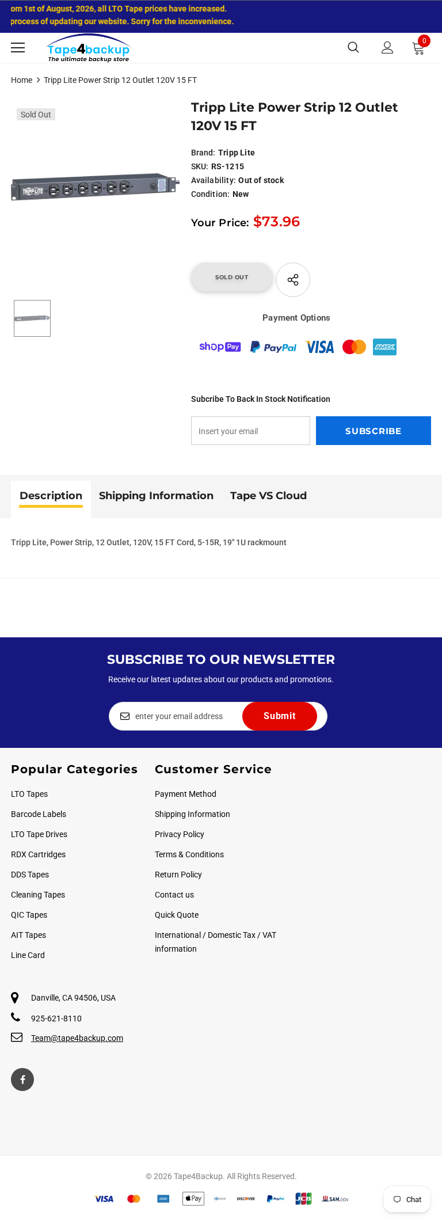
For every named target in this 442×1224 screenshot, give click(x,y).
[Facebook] (22, 1079)
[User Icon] (388, 47)
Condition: (210, 194)
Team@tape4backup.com (77, 1038)
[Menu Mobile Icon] (18, 48)
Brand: (203, 152)
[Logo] (88, 48)
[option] (95, 186)
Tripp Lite (236, 152)
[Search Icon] (353, 48)
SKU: (200, 166)
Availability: (214, 180)
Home (21, 80)
